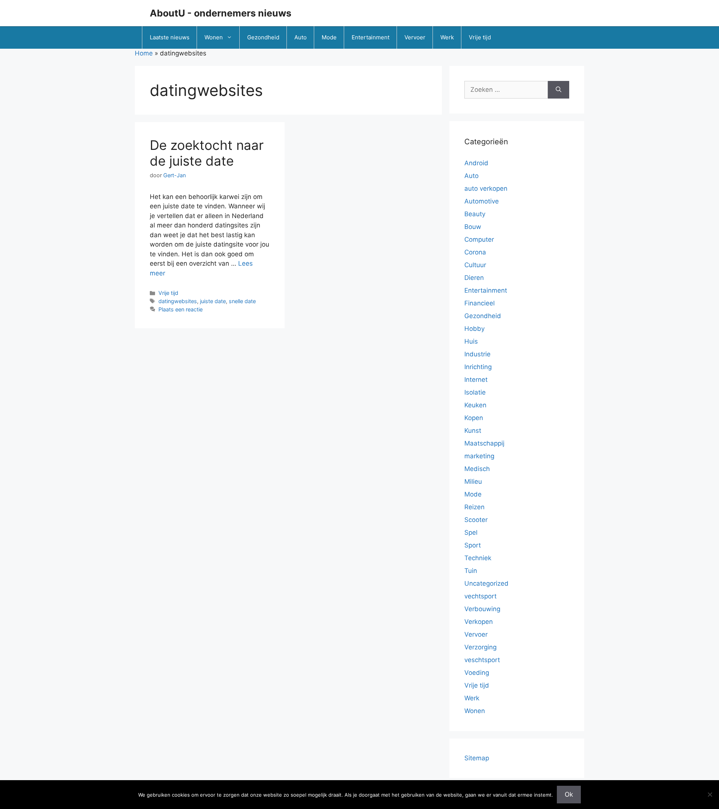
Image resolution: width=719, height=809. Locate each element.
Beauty (474, 214)
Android (476, 163)
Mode (329, 37)
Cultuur (475, 265)
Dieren (474, 277)
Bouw (472, 226)
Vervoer (414, 37)
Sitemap (476, 758)
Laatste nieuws (169, 37)
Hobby (474, 328)
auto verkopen (485, 188)
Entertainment (370, 37)
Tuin (470, 570)
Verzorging (480, 647)
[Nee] (709, 794)
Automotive (481, 201)
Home (144, 53)
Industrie (477, 354)
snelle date (242, 301)
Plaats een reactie (180, 309)
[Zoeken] (558, 90)
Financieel (479, 303)
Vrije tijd (480, 37)
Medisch (477, 469)
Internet (476, 379)
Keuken (475, 405)
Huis (471, 341)
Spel (470, 532)
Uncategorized (486, 583)
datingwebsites (177, 301)
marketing (479, 456)
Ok (569, 794)
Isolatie (475, 392)
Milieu (473, 481)
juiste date (213, 301)
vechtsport (480, 596)
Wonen (213, 37)
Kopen (473, 418)
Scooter (476, 519)
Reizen (474, 507)
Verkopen (478, 621)
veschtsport (482, 660)
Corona (475, 252)
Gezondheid (263, 37)
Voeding (476, 672)
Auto (300, 37)
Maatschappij (484, 443)
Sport (472, 545)
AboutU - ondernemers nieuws (220, 13)
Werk (447, 37)
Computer (479, 239)
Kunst (472, 430)
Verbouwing (482, 609)
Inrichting (478, 367)
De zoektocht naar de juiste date (207, 153)
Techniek (477, 558)
